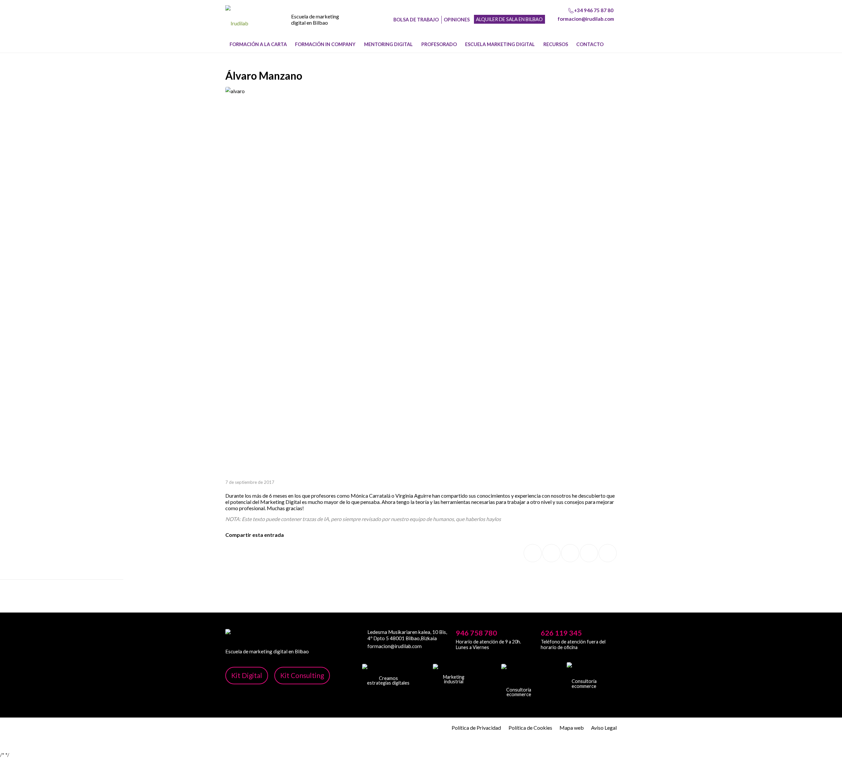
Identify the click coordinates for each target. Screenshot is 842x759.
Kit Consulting (302, 675)
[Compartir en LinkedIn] (589, 553)
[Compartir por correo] (608, 553)
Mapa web (571, 727)
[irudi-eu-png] (584, 670)
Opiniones (457, 19)
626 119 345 (561, 633)
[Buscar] (613, 44)
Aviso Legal (604, 727)
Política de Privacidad (476, 727)
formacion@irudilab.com (585, 19)
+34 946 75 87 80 (593, 10)
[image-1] (236, 23)
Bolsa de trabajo (416, 19)
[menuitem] (258, 44)
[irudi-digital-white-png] (388, 669)
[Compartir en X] (551, 553)
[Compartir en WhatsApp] (570, 553)
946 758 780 (476, 633)
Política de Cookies (530, 727)
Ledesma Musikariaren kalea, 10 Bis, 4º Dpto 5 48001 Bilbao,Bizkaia (407, 635)
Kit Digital (246, 675)
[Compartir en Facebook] (533, 553)
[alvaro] (421, 283)
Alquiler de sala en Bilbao (509, 19)
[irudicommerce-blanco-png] (518, 675)
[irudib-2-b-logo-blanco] (454, 669)
